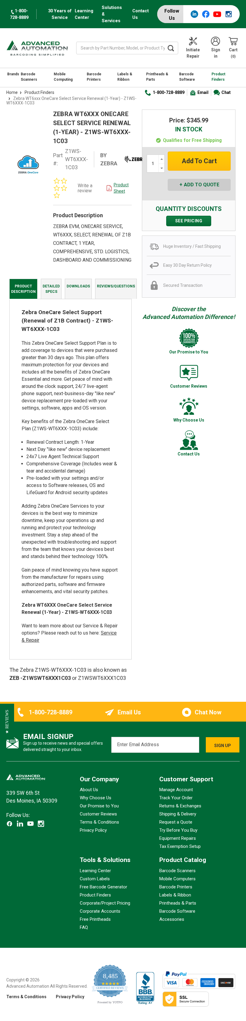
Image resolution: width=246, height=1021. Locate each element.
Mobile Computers (177, 878)
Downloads (78, 286)
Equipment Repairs (177, 838)
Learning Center (84, 14)
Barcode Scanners (29, 77)
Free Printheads (95, 919)
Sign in (215, 53)
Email (202, 92)
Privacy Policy (93, 830)
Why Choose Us (95, 797)
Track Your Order (176, 797)
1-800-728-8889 (168, 92)
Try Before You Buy (178, 830)
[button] (7, 722)
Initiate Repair (193, 53)
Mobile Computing (63, 77)
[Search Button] (171, 48)
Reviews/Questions (116, 286)
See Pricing (188, 220)
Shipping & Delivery (177, 814)
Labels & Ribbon (124, 77)
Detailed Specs (51, 289)
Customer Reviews (98, 814)
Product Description (23, 289)
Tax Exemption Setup (180, 846)
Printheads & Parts (157, 77)
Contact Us (140, 14)
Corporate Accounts (100, 911)
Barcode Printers (94, 77)
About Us (89, 789)
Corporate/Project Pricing (105, 903)
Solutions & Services (112, 14)
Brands (13, 74)
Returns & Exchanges (180, 806)
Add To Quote (201, 185)
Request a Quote (175, 822)
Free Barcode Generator (103, 887)
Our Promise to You (99, 806)
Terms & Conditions (99, 822)
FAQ (84, 927)
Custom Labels (95, 878)
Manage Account (176, 789)
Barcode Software (187, 77)
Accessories (171, 919)
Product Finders (218, 77)
